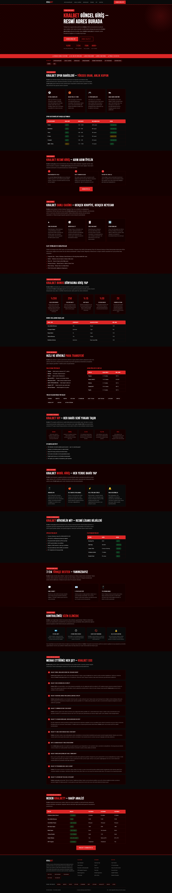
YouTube (50, 877)
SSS (54, 63)
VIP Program (108, 60)
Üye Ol (95, 865)
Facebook (57, 877)
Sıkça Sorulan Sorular (116, 867)
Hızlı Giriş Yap (97, 862)
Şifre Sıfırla (96, 875)
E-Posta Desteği (114, 865)
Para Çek (96, 870)
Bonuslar (85, 2)
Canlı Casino (77, 2)
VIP (96, 2)
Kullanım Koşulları (115, 875)
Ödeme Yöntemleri (97, 60)
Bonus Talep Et (86, 39)
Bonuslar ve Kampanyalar (83, 867)
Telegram (66, 874)
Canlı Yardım (114, 862)
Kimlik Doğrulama (98, 872)
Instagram (57, 874)
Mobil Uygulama (81, 872)
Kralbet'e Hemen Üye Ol (86, 848)
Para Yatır (96, 867)
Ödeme (92, 2)
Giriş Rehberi (85, 60)
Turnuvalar (80, 875)
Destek (101, 2)
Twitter (50, 874)
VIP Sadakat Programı (82, 870)
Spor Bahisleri (68, 2)
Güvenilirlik (118, 60)
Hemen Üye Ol (86, 189)
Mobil (49, 63)
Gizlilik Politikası (114, 872)
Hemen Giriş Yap (120, 2)
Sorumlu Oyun (114, 870)
